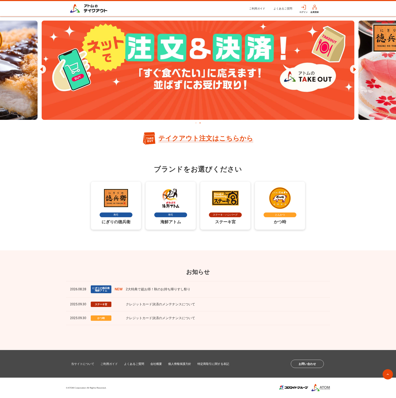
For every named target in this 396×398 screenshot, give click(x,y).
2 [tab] (200, 123)
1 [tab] (196, 123)
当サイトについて (82, 363)
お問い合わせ (307, 363)
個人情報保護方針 (179, 363)
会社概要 (156, 363)
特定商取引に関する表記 (213, 363)
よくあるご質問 (282, 8)
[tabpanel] (198, 70)
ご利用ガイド (257, 8)
